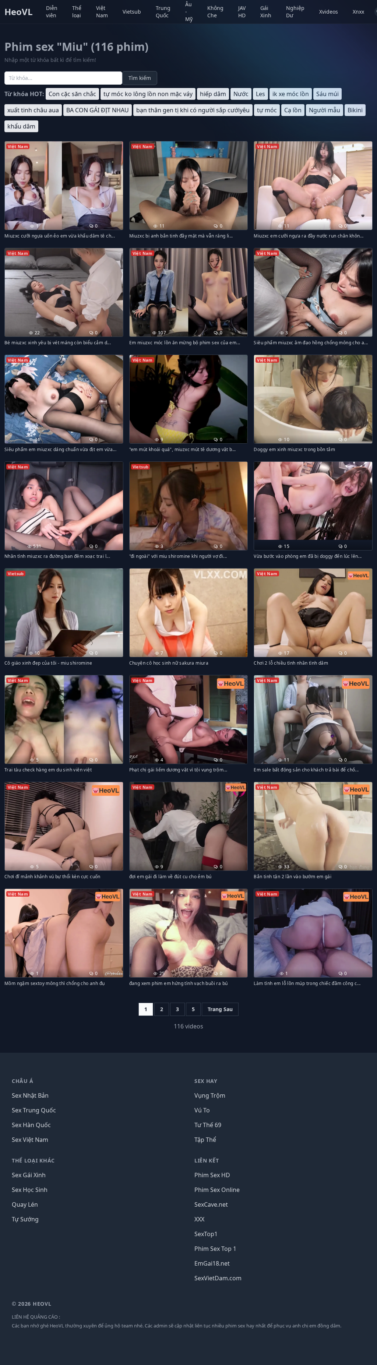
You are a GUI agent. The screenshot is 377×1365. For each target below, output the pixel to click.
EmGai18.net (212, 1263)
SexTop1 (206, 1234)
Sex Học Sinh (29, 1190)
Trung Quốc (163, 11)
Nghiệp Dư (295, 11)
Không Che (215, 11)
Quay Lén (25, 1204)
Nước (241, 94)
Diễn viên (51, 11)
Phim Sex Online (217, 1190)
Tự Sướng (25, 1219)
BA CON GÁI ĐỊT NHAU (97, 110)
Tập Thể (205, 1140)
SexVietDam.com (218, 1278)
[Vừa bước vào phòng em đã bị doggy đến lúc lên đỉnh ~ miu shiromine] (313, 501)
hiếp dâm (213, 94)
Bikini (355, 110)
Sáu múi (327, 94)
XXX (199, 1219)
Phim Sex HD (212, 1175)
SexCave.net (211, 1204)
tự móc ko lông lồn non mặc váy (148, 94)
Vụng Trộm (209, 1095)
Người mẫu (324, 110)
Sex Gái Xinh (29, 1175)
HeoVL (18, 12)
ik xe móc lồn (290, 94)
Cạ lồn (293, 110)
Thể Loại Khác (33, 1160)
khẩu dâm (21, 126)
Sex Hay (206, 1080)
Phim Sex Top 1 (215, 1249)
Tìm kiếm (139, 77)
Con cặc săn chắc (72, 94)
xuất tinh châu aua (33, 110)
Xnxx (358, 11)
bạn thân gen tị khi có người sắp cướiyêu (193, 110)
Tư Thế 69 (207, 1125)
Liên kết (206, 1160)
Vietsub (132, 11)
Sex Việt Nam (30, 1140)
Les (260, 94)
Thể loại (76, 11)
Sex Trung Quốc (34, 1110)
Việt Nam (102, 11)
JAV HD (242, 11)
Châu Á (23, 1080)
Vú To (202, 1110)
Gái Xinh (265, 11)
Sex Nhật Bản (30, 1095)
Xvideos (328, 11)
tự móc (267, 110)
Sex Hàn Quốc (31, 1125)
